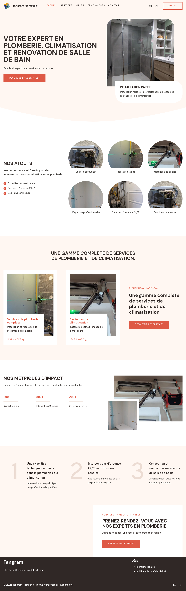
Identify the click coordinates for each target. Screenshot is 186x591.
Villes (80, 5)
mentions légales (145, 567)
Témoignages (96, 5)
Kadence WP (67, 585)
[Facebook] (150, 5)
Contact (113, 5)
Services (66, 5)
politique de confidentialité (151, 571)
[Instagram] (156, 5)
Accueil (52, 5)
